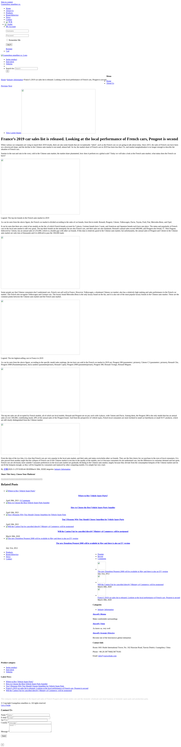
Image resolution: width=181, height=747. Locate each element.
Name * (4, 715)
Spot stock (10, 670)
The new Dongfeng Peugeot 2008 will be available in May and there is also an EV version (93, 543)
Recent (100, 556)
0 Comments (25, 500)
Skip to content (7, 2)
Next (10, 86)
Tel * (3, 720)
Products (9, 552)
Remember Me (14, 40)
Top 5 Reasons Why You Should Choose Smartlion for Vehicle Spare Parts (93, 519)
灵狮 (6, 469)
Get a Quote (5, 705)
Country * (5, 723)
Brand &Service (12, 554)
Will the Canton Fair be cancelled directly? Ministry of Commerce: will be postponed (93, 531)
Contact (9, 559)
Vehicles (9, 672)
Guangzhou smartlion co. (11, 4)
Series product (11, 667)
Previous (4, 86)
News (8, 557)
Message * (5, 731)
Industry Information (62, 469)
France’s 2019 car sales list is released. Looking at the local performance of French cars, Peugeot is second (139, 598)
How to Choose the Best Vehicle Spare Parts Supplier (93, 507)
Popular (101, 554)
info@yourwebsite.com (107, 656)
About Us (110, 83)
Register (9, 49)
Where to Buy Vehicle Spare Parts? (93, 496)
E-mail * (4, 717)
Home (108, 81)
